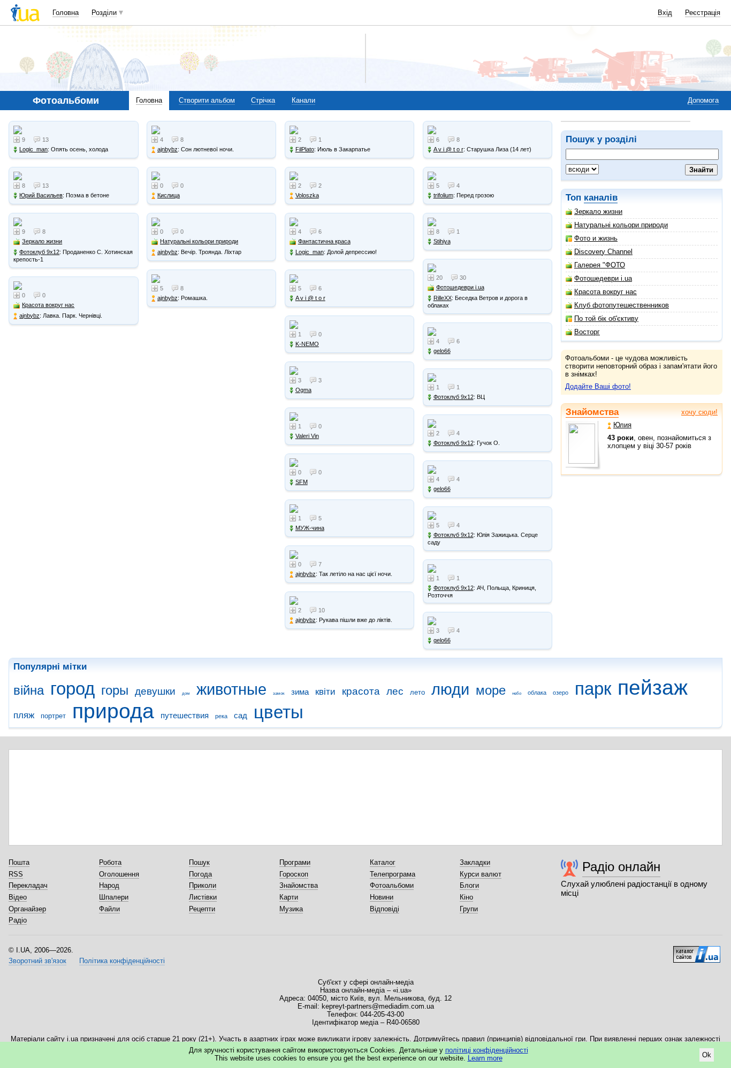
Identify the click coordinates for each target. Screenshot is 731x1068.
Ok (706, 1055)
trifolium (443, 195)
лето (417, 692)
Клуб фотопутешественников (621, 305)
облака (537, 692)
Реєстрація (702, 13)
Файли (109, 909)
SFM (301, 482)
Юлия (622, 425)
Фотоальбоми (392, 885)
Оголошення (119, 874)
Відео (18, 897)
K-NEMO (307, 344)
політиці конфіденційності (486, 1050)
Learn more (485, 1058)
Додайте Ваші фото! (598, 386)
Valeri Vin (307, 436)
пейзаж (653, 687)
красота (361, 691)
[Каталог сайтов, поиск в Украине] (696, 950)
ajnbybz (29, 315)
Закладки (475, 862)
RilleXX (442, 298)
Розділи (104, 13)
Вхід (665, 13)
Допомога (703, 100)
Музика (291, 909)
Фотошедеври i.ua (603, 278)
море (491, 690)
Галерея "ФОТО (599, 265)
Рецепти (202, 909)
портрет (53, 716)
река (221, 716)
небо (516, 693)
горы (114, 690)
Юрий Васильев (41, 195)
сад (240, 715)
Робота (110, 862)
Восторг (587, 332)
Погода (200, 874)
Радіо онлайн (621, 866)
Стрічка (263, 100)
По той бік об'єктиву (606, 318)
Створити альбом (207, 100)
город (72, 688)
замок (279, 693)
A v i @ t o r (310, 298)
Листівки (203, 897)
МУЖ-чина (309, 528)
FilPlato (304, 149)
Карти (288, 897)
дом (186, 693)
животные (231, 689)
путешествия (185, 715)
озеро (560, 692)
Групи (469, 909)
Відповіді (384, 909)
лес (394, 691)
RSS (16, 874)
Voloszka (307, 195)
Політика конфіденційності (122, 961)
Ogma (303, 390)
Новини (381, 897)
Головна (65, 13)
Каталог (382, 862)
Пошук (199, 862)
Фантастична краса (324, 241)
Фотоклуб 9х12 (39, 252)
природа (113, 711)
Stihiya (442, 241)
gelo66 (442, 351)
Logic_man (33, 149)
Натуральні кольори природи (621, 225)
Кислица (168, 195)
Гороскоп (293, 874)
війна (28, 690)
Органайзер (27, 909)
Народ (109, 885)
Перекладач (28, 885)
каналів (601, 198)
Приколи (202, 885)
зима (300, 691)
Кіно (466, 897)
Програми (294, 862)
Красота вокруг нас (605, 292)
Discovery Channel (603, 252)
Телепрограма (392, 874)
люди (450, 689)
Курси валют (480, 874)
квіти (325, 692)
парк (593, 688)
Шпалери (113, 897)
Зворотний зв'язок (37, 961)
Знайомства (592, 412)
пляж (23, 715)
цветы (278, 712)
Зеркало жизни (598, 212)
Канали (303, 100)
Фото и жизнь (596, 238)
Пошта (19, 862)
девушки (155, 691)
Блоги (469, 885)
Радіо (18, 920)
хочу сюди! (699, 412)
